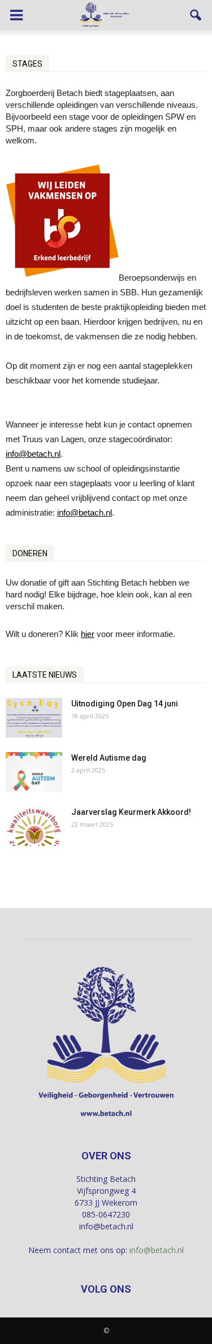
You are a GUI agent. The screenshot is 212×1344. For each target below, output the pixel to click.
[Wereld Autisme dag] (34, 772)
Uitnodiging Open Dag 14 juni (124, 703)
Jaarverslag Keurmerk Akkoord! (131, 812)
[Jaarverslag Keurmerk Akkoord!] (34, 826)
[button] (196, 15)
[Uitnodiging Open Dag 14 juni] (34, 718)
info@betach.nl (33, 454)
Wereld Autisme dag (108, 757)
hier (87, 634)
